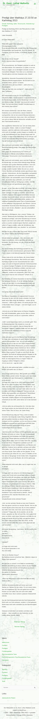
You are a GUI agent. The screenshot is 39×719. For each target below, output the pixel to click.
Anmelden (30, 715)
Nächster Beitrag (19, 626)
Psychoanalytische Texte (9, 654)
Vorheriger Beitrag (19, 622)
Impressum (5, 660)
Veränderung (30, 23)
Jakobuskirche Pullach (8, 698)
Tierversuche (21, 23)
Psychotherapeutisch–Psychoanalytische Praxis (16, 657)
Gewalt (4, 23)
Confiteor (4, 645)
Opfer (15, 23)
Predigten (5, 648)
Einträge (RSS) (21, 715)
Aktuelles (4, 669)
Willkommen (5, 642)
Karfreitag (10, 23)
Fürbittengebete (7, 651)
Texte (3, 681)
